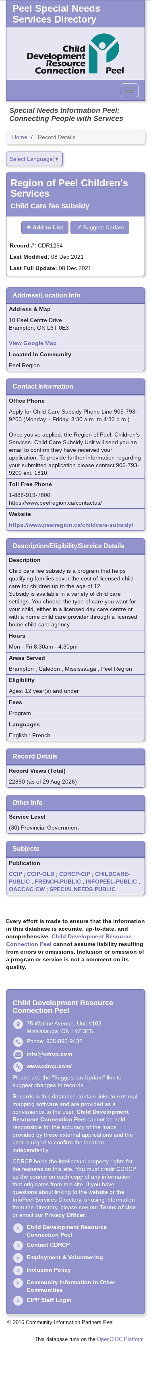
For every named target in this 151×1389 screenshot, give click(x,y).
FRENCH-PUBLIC (58, 881)
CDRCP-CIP (74, 874)
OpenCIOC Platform (120, 1339)
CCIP (15, 874)
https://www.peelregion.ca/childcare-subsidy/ (71, 525)
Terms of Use (118, 1207)
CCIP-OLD (40, 874)
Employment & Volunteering (65, 1257)
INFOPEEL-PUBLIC (111, 881)
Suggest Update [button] (102, 227)
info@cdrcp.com (49, 1053)
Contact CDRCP (48, 1244)
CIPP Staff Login (49, 1300)
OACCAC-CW (27, 889)
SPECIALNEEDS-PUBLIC (83, 889)
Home (19, 137)
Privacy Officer (65, 1215)
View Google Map (33, 343)
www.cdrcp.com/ (49, 1066)
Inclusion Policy (49, 1269)
